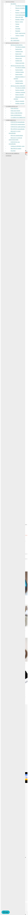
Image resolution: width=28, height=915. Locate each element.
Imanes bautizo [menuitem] (18, 74)
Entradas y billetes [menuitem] (19, 19)
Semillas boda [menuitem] (18, 60)
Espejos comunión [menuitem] (19, 90)
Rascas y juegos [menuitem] (19, 21)
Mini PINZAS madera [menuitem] (16, 148)
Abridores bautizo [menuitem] (19, 72)
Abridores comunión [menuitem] (20, 92)
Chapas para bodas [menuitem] (19, 63)
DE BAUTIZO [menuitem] (14, 38)
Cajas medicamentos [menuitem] (20, 15)
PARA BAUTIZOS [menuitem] (15, 110)
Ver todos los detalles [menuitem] (20, 47)
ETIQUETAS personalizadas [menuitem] (17, 122)
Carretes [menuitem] (17, 10)
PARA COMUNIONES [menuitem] (16, 113)
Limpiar (25, 535)
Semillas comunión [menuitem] (19, 103)
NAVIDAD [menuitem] (8, 155)
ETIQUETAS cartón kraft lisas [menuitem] (18, 126)
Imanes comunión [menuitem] (19, 94)
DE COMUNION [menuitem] (15, 40)
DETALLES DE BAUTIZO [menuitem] (17, 65)
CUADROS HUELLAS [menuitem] (12, 106)
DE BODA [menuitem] (13, 3)
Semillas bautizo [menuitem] (19, 83)
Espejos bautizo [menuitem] (19, 69)
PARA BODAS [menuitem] (14, 108)
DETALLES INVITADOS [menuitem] (12, 43)
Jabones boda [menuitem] (18, 58)
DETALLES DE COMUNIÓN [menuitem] (18, 85)
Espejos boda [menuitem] (18, 49)
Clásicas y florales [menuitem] (19, 35)
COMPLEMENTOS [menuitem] (11, 120)
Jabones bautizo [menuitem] (19, 81)
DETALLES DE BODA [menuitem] (17, 45)
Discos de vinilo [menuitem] (19, 17)
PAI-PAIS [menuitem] (13, 150)
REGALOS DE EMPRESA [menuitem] (12, 153)
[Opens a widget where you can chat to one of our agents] (5, 912)
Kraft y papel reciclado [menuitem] (20, 33)
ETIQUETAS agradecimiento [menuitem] (18, 124)
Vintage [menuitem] (17, 26)
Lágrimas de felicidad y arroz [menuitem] (17, 146)
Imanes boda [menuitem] (18, 53)
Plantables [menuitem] (17, 31)
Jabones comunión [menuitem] (19, 101)
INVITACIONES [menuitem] (10, 2)
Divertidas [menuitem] (17, 28)
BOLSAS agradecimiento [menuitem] (17, 135)
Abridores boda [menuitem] (19, 51)
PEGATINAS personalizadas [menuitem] (17, 129)
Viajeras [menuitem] (17, 24)
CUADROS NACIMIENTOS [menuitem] (18, 117)
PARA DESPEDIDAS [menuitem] (16, 115)
